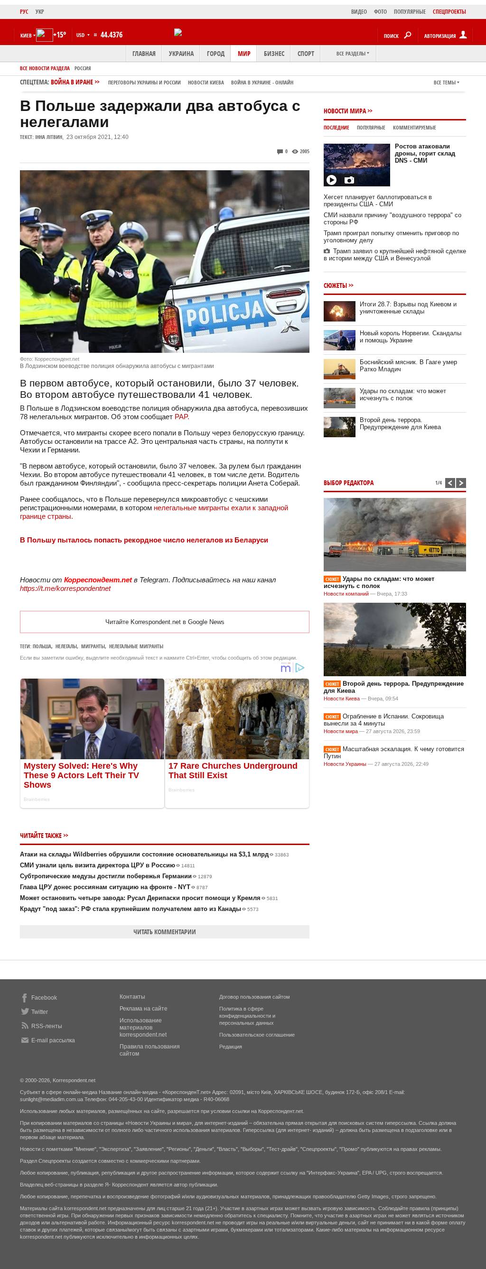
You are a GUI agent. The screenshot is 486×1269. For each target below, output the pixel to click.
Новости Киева (342, 698)
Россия (83, 68)
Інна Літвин (48, 136)
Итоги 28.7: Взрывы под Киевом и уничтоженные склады (408, 308)
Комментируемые (414, 127)
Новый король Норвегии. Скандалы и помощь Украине (410, 337)
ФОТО (380, 12)
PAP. (182, 417)
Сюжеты (335, 285)
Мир (244, 53)
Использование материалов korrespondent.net (143, 1027)
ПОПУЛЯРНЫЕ (410, 12)
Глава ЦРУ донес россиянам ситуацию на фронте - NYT (114, 887)
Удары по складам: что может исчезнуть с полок (403, 394)
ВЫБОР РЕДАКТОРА (349, 482)
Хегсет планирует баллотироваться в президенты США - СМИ (378, 200)
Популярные (371, 127)
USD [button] (81, 34)
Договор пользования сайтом (254, 997)
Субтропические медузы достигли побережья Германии (116, 876)
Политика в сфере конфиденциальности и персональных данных (247, 1016)
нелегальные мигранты (136, 646)
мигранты (93, 646)
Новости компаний (346, 594)
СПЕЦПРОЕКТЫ (449, 12)
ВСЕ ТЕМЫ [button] (445, 82)
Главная (144, 53)
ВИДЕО (359, 12)
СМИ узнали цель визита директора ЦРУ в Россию (107, 865)
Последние (336, 127)
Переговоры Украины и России (144, 82)
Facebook (44, 997)
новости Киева (206, 82)
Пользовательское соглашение (257, 1035)
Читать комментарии (164, 931)
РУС (24, 12)
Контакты (132, 996)
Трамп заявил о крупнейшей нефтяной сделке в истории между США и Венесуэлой (395, 255)
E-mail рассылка (53, 1040)
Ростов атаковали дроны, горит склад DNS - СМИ (425, 153)
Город (215, 53)
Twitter (39, 1012)
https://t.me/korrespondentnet (65, 588)
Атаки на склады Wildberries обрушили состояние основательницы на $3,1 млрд (154, 854)
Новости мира (345, 110)
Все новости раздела (45, 68)
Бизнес (274, 53)
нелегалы (66, 646)
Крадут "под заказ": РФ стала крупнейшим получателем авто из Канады (139, 908)
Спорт (306, 53)
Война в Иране (172, 81)
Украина (181, 53)
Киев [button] (26, 35)
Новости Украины (345, 764)
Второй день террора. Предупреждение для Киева (400, 423)
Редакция (230, 1046)
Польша (42, 646)
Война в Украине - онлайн (262, 82)
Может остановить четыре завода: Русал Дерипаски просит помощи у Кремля (149, 897)
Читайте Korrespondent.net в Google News (164, 621)
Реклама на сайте (144, 1008)
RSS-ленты (46, 1026)
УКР (40, 12)
